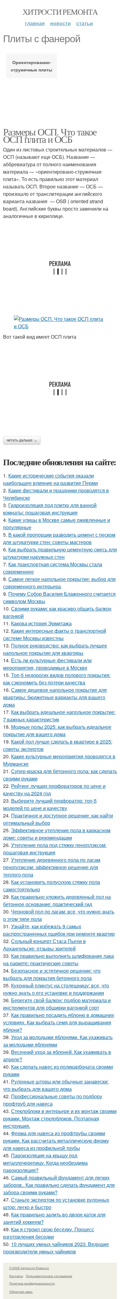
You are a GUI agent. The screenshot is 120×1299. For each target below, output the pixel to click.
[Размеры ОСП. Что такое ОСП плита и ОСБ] (60, 322)
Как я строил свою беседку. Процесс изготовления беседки (48, 1233)
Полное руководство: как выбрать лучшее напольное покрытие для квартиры (55, 649)
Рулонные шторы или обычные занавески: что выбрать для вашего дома (56, 1085)
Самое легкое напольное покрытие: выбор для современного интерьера (59, 582)
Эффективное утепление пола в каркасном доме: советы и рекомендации (56, 834)
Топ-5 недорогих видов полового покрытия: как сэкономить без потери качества (56, 679)
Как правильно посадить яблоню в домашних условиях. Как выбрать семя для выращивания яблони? (58, 1022)
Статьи (84, 23)
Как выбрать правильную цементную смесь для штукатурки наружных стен (60, 553)
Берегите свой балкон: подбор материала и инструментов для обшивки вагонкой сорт (57, 1004)
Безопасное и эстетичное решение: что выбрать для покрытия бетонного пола (52, 974)
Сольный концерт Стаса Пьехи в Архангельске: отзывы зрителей (44, 945)
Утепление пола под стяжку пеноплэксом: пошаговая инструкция (54, 848)
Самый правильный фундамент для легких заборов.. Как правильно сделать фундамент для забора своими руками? (59, 1185)
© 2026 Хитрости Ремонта (29, 1268)
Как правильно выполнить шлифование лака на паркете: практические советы (58, 959)
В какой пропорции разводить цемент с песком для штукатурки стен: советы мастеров (59, 538)
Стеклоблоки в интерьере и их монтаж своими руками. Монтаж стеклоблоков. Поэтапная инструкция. (60, 1118)
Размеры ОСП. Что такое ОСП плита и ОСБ (50, 135)
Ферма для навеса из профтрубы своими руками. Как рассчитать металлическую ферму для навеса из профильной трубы (56, 1141)
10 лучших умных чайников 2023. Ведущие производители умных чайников (56, 1248)
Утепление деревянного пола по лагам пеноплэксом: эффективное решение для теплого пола (51, 867)
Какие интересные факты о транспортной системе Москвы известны (54, 634)
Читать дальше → (21, 440)
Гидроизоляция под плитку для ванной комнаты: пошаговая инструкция (50, 509)
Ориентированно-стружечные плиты (31, 66)
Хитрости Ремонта (60, 11)
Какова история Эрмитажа (41, 623)
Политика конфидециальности (32, 1283)
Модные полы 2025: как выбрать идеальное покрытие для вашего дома (57, 730)
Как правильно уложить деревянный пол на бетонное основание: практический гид (57, 900)
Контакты (16, 1276)
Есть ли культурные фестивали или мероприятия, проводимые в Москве (47, 664)
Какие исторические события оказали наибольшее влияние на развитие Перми (50, 479)
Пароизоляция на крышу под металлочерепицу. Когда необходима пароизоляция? (45, 1163)
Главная (35, 23)
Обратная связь (21, 1291)
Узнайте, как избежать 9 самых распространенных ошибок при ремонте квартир (59, 930)
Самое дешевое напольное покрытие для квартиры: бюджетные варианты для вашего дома (55, 697)
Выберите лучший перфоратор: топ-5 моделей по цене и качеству (50, 804)
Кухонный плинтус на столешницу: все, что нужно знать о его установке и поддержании (56, 989)
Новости (60, 23)
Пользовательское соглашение (49, 1276)
